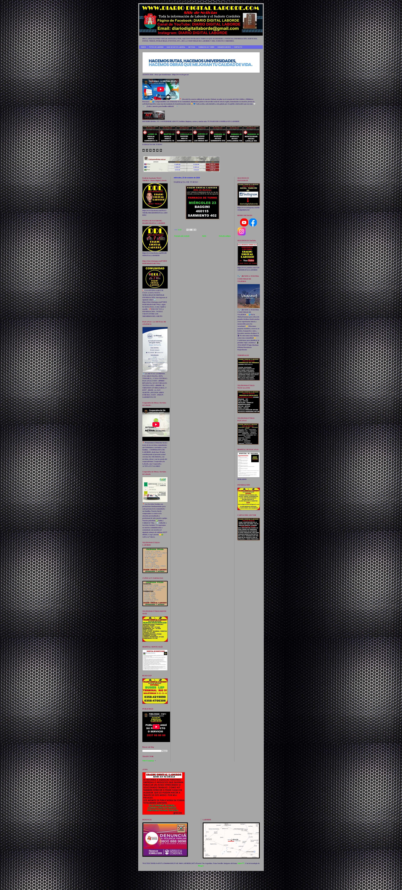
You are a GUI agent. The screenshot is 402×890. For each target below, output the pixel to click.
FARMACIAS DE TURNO (206, 47)
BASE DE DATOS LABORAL (176, 47)
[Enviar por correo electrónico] (187, 230)
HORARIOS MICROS (224, 47)
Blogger (201, 865)
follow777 (241, 863)
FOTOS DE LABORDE (156, 47)
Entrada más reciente (181, 236)
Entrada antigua (225, 236)
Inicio (204, 236)
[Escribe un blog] (189, 230)
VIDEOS (143, 47)
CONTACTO (238, 47)
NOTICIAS (191, 47)
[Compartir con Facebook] (193, 230)
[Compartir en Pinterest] (195, 230)
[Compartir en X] (191, 230)
